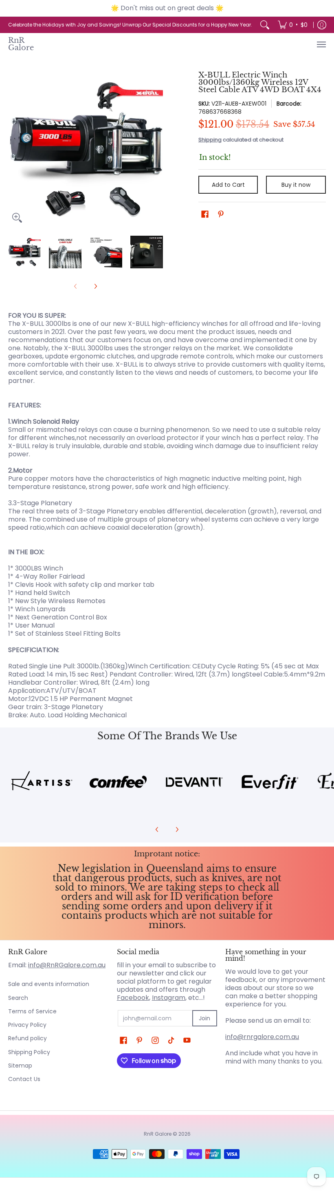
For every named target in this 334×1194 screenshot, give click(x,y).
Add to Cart (228, 185)
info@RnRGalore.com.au (66, 965)
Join (204, 1018)
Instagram (168, 997)
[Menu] (321, 44)
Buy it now (295, 185)
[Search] (265, 25)
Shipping (210, 139)
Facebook (133, 997)
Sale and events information (48, 984)
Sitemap (20, 1065)
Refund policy (27, 1038)
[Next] (157, 149)
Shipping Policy (29, 1052)
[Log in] (322, 25)
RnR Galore (21, 44)
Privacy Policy (27, 1025)
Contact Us (24, 1079)
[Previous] (14, 149)
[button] (205, 214)
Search (18, 998)
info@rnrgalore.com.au (262, 1036)
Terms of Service (32, 1011)
